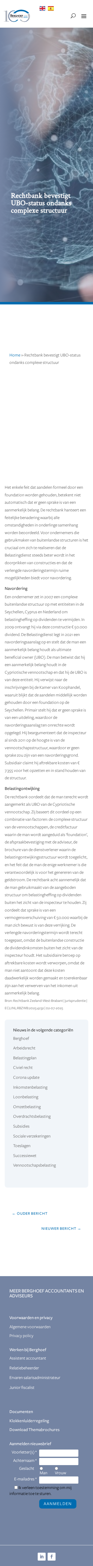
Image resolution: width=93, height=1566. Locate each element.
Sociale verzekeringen (32, 1136)
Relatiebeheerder (24, 1368)
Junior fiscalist (21, 1387)
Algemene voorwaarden (30, 1327)
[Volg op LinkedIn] (42, 1557)
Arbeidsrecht (24, 1048)
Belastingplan (24, 1058)
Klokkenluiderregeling (29, 1421)
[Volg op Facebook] (52, 1557)
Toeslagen (22, 1146)
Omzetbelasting (27, 1107)
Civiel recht (23, 1067)
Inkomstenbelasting (30, 1087)
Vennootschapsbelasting (34, 1165)
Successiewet (24, 1156)
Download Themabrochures (34, 1430)
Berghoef (21, 1038)
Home (14, 355)
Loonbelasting (25, 1097)
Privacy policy (21, 1336)
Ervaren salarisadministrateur (34, 1378)
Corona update (26, 1077)
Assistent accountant (27, 1358)
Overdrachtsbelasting (32, 1116)
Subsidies (21, 1126)
